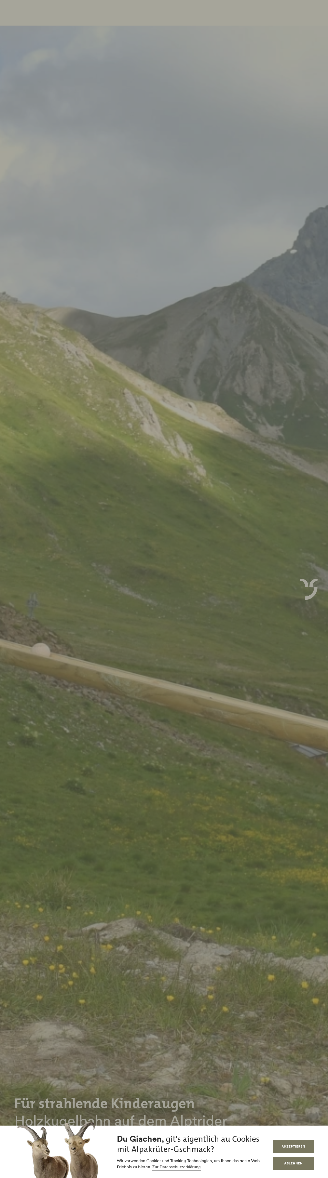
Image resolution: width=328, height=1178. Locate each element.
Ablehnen (293, 1163)
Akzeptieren (293, 1146)
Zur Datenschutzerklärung (176, 1166)
